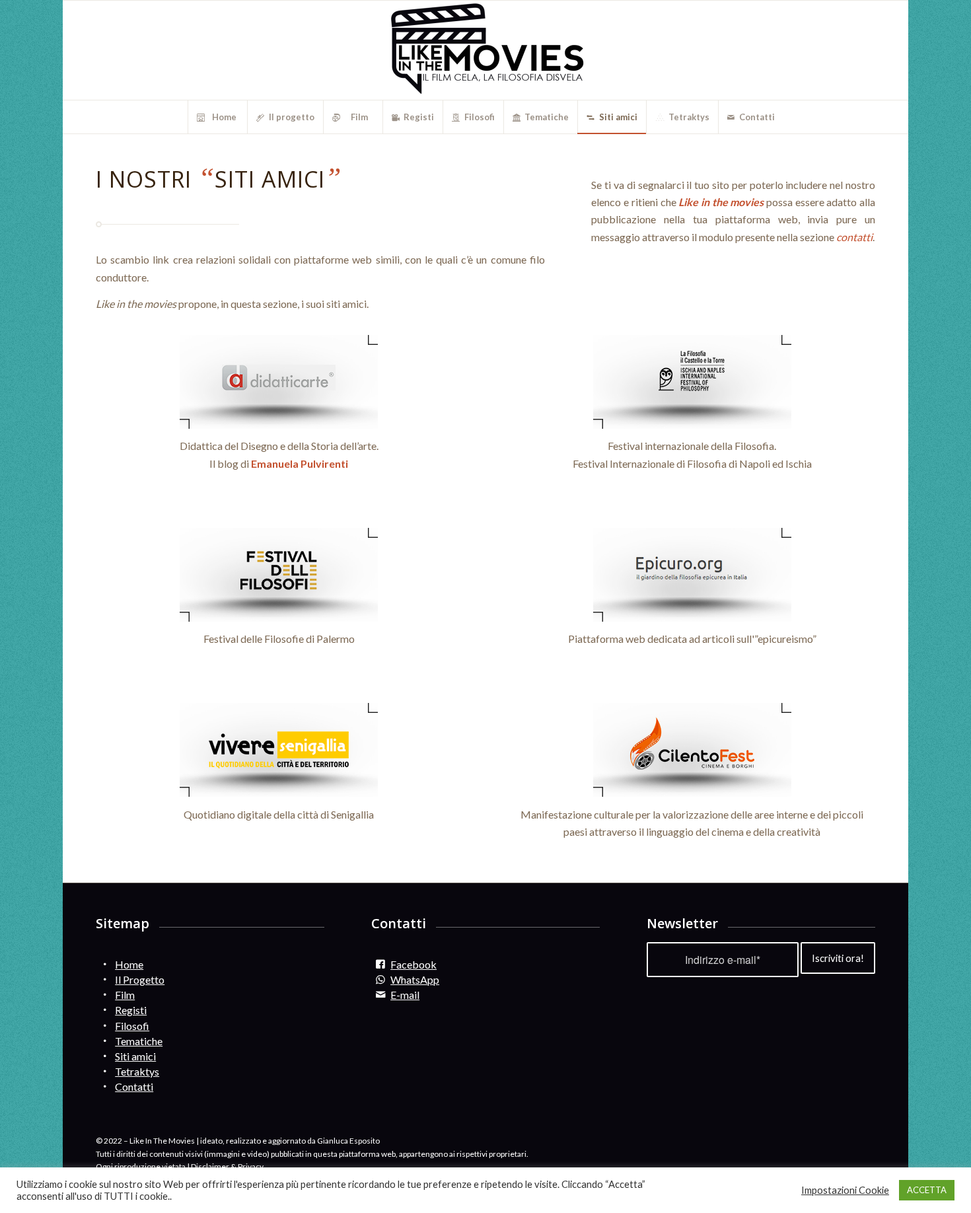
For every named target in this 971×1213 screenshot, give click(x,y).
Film (125, 994)
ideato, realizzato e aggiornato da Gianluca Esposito (290, 1141)
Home (129, 964)
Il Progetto (139, 979)
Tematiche (138, 1041)
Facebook (413, 964)
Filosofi (132, 1025)
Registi (131, 1010)
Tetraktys (137, 1071)
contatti (854, 237)
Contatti (134, 1086)
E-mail (404, 994)
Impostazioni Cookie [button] (845, 1190)
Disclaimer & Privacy (227, 1166)
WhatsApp (414, 979)
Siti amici (135, 1056)
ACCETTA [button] (927, 1190)
